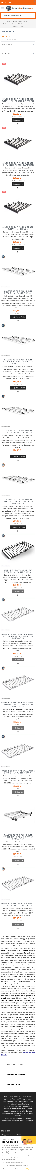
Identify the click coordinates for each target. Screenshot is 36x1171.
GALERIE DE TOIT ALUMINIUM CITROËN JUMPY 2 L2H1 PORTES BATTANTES (18, 501)
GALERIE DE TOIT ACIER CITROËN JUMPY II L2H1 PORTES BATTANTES (18, 164)
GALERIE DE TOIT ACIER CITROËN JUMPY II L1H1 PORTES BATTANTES (18, 100)
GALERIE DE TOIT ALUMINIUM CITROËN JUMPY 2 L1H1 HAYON (18, 292)
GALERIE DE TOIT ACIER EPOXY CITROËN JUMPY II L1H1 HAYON (18, 571)
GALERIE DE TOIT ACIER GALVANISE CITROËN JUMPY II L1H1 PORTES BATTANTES (18, 636)
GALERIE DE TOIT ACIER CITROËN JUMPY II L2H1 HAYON (18, 228)
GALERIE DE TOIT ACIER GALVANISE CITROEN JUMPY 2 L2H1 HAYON (18, 904)
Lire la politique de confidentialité (12, 1162)
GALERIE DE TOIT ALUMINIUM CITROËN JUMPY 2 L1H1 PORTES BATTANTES (18, 362)
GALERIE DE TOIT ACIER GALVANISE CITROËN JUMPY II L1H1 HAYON (18, 772)
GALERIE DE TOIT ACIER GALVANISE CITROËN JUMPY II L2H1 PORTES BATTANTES (18, 704)
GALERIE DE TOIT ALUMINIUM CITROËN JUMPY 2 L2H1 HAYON (18, 432)
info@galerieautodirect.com (11, 1135)
